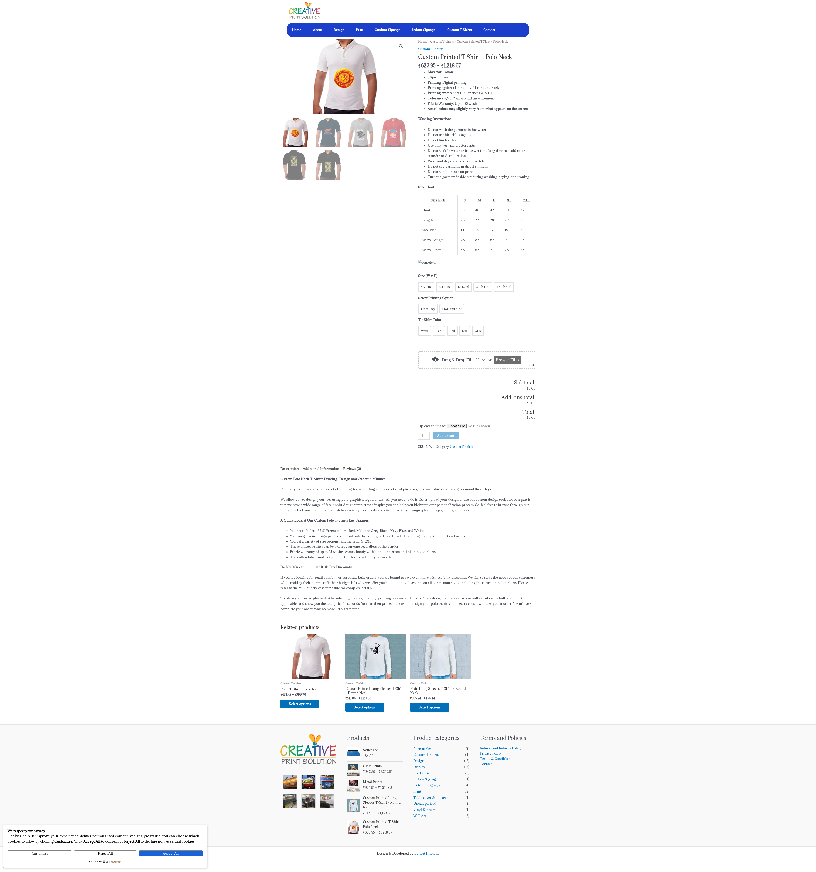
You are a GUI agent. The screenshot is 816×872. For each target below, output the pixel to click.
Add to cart (445, 435)
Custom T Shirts (459, 30)
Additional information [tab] (321, 468)
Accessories (422, 748)
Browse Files (507, 359)
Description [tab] (289, 468)
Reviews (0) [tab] (352, 468)
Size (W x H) (427, 276)
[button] (401, 46)
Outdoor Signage (388, 30)
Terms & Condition (495, 758)
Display (419, 767)
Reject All (105, 853)
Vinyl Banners (424, 809)
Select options (300, 704)
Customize (40, 853)
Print (359, 30)
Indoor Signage (424, 30)
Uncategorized (424, 803)
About (317, 30)
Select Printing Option (435, 298)
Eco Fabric (421, 773)
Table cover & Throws (430, 797)
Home (296, 30)
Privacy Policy (491, 753)
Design (339, 30)
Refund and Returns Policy (500, 748)
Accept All (171, 853)
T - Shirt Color (429, 320)
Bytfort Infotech (426, 853)
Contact (489, 30)
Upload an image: (432, 426)
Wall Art (419, 816)
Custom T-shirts (442, 42)
